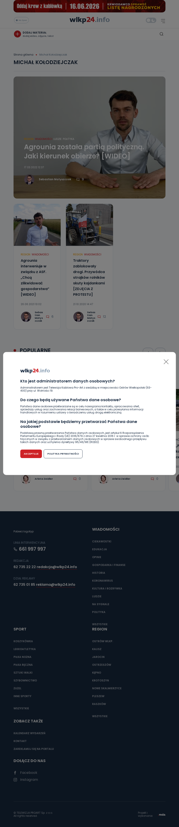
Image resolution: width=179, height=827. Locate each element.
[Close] (166, 361)
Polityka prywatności (63, 453)
